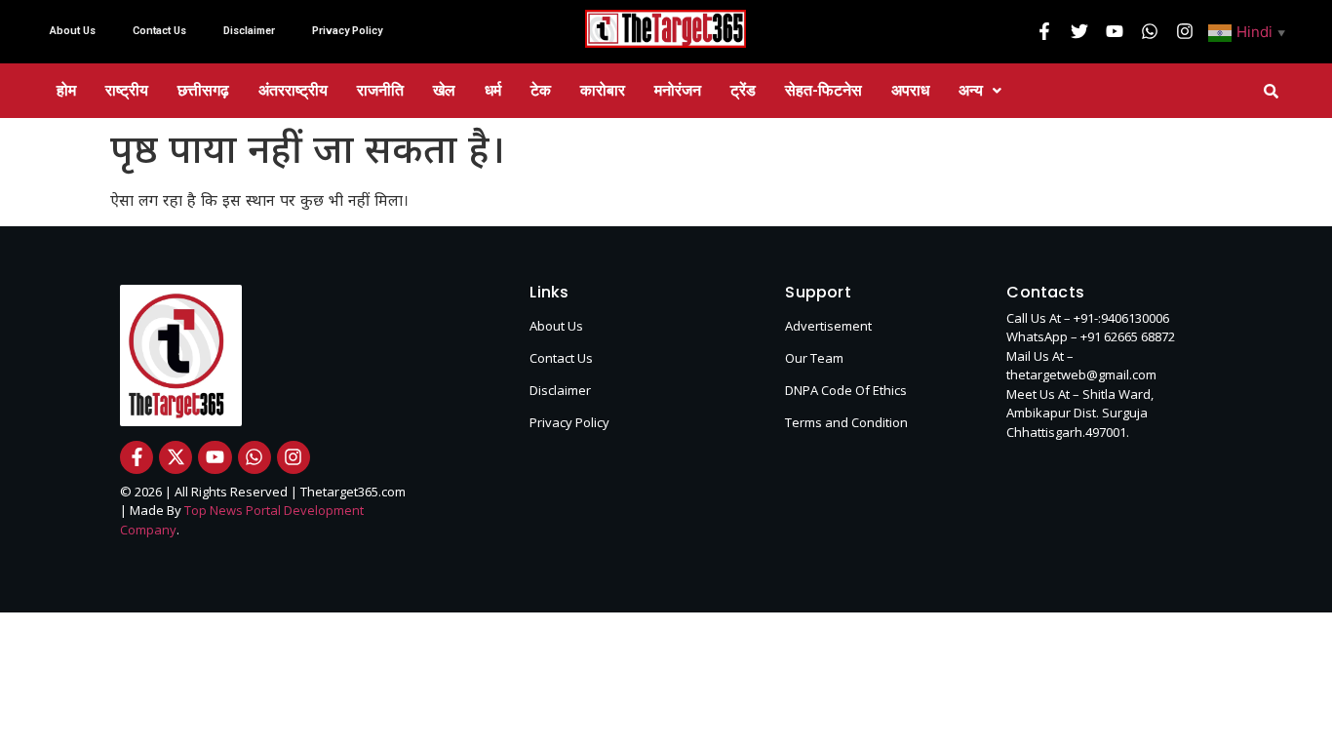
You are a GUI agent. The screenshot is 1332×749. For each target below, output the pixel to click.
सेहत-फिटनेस (823, 90)
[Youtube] (1114, 31)
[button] (1249, 31)
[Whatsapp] (1149, 31)
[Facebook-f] (1044, 31)
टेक (540, 90)
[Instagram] (1185, 31)
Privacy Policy (347, 30)
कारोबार (602, 90)
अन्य (971, 90)
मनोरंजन (677, 90)
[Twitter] (1079, 31)
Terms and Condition (846, 422)
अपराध (910, 90)
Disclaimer (249, 30)
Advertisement (828, 326)
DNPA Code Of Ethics (846, 390)
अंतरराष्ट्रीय (293, 90)
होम (66, 90)
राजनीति (380, 90)
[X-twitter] (175, 457)
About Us (73, 30)
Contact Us (159, 30)
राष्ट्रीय (126, 90)
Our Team (814, 358)
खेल (444, 90)
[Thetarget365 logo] (665, 29)
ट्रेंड (743, 90)
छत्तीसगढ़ (203, 90)
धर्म (493, 90)
